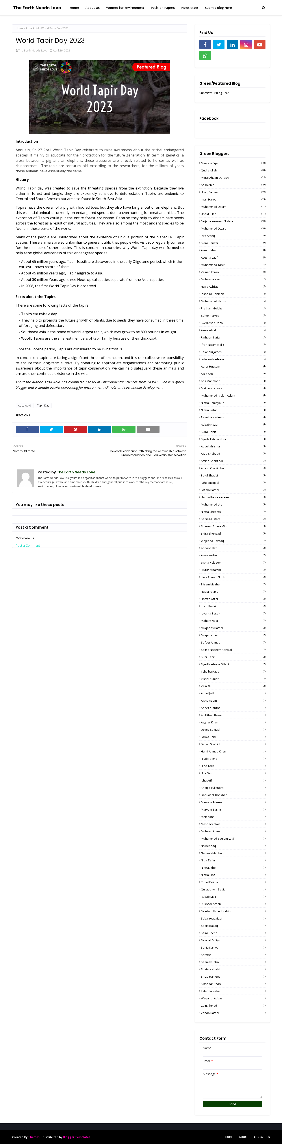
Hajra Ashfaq (233, 287)
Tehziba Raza (233, 671)
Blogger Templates (76, 1137)
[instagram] (246, 44)
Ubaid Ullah (233, 214)
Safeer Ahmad (233, 642)
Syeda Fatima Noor (233, 439)
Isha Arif (233, 780)
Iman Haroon (233, 199)
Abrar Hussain (233, 366)
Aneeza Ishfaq (233, 708)
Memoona (233, 817)
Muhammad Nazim (233, 301)
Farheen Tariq (233, 337)
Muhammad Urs (233, 504)
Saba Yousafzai (233, 918)
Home (19, 28)
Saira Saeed (233, 933)
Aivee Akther (233, 555)
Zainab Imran (233, 272)
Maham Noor (233, 621)
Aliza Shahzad (233, 454)
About (243, 1136)
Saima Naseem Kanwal (233, 650)
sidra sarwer (233, 243)
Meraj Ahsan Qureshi (233, 178)
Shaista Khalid (233, 969)
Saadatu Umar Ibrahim (233, 911)
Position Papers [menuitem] (163, 8)
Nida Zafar (233, 860)
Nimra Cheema (233, 512)
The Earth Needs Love (37, 8)
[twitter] (218, 44)
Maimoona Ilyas (233, 388)
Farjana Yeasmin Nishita (233, 221)
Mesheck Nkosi (233, 824)
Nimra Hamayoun (233, 403)
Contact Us (262, 1136)
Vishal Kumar (233, 679)
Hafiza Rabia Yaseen (233, 497)
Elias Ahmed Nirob (233, 577)
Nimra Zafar (233, 410)
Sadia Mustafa (233, 519)
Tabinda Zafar (233, 991)
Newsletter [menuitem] (189, 8)
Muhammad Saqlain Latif (233, 839)
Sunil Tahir (233, 657)
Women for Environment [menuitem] (125, 8)
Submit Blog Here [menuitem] (218, 8)
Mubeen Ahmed (233, 831)
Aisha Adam (233, 701)
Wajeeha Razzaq (233, 541)
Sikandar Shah (233, 984)
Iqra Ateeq (233, 236)
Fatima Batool (233, 490)
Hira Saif (233, 773)
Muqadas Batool (233, 628)
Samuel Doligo (233, 940)
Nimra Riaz (233, 875)
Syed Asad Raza (233, 323)
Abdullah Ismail (233, 446)
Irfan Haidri (233, 606)
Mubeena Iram (233, 279)
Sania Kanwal (233, 947)
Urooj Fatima (233, 192)
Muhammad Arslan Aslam (233, 395)
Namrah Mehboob (233, 853)
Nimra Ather (233, 868)
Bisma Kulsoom (233, 563)
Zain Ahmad (233, 1006)
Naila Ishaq (233, 846)
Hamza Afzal (233, 599)
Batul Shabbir (233, 475)
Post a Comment (28, 545)
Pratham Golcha (233, 308)
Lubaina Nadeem (233, 359)
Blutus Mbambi (233, 570)
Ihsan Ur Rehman (233, 294)
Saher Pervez (233, 316)
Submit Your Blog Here (214, 93)
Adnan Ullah (233, 548)
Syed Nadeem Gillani (233, 664)
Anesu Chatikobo (233, 468)
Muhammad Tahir (233, 265)
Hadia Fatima (233, 592)
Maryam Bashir (233, 809)
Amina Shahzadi (233, 461)
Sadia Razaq (233, 926)
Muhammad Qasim (233, 207)
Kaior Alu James (233, 352)
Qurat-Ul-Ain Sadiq (233, 889)
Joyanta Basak (233, 613)
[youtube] (259, 44)
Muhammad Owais (233, 228)
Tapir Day (43, 405)
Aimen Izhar (233, 250)
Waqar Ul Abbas (233, 998)
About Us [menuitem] (92, 8)
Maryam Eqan (233, 163)
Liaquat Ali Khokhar (233, 795)
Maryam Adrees (233, 802)
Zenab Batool (233, 1013)
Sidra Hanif (233, 432)
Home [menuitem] (74, 8)
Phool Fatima (233, 882)
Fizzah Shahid (233, 744)
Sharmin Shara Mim (233, 526)
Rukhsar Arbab (233, 904)
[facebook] (205, 44)
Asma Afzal (233, 330)
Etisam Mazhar (233, 584)
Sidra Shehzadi (233, 533)
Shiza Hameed (233, 976)
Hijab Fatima (233, 759)
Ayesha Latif (233, 257)
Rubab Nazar (233, 425)
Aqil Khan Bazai (233, 715)
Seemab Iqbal (233, 962)
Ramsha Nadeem (233, 417)
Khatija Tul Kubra (233, 788)
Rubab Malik (233, 897)
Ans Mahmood (233, 381)
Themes (33, 1137)
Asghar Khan (233, 722)
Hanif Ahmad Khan (233, 751)
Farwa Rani (233, 737)
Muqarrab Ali (233, 635)
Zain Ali (233, 686)
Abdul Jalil (233, 693)
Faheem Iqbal (233, 483)
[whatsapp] (205, 55)
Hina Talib (233, 766)
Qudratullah (233, 170)
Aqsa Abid (32, 28)
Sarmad (233, 955)
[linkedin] (232, 44)
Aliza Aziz (233, 374)
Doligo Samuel (233, 730)
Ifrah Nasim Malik (233, 345)
